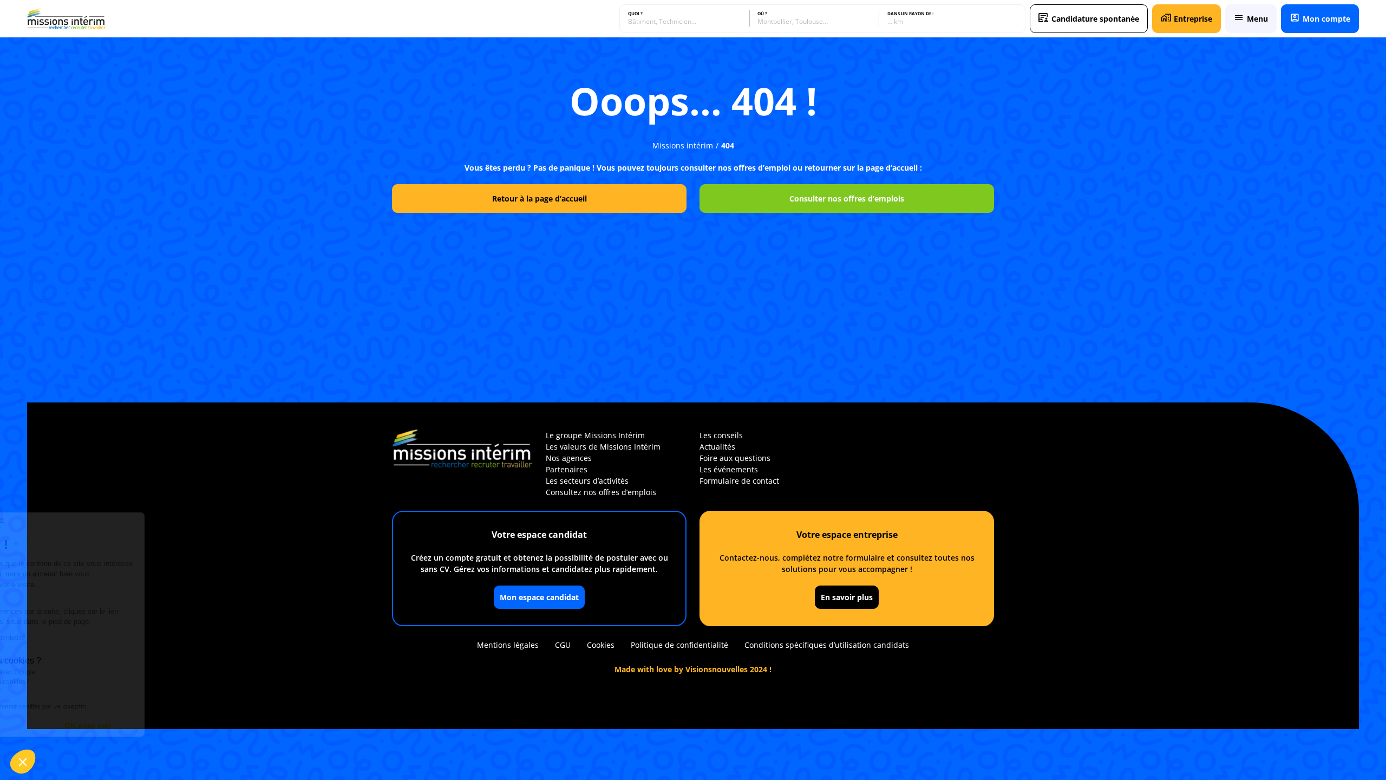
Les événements (728, 469)
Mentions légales (508, 645)
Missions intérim (682, 145)
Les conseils (721, 435)
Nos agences (569, 458)
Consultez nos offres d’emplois (601, 492)
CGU (563, 645)
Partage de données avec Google (79, 672)
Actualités (717, 446)
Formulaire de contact (739, 481)
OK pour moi (181, 725)
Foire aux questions (734, 458)
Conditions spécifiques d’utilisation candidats (826, 645)
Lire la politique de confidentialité (70, 637)
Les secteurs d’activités (587, 481)
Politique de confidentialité (679, 645)
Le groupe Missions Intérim (595, 435)
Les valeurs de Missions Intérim (603, 446)
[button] (23, 762)
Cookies (600, 645)
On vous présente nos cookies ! (76, 682)
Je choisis (67, 725)
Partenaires (566, 469)
